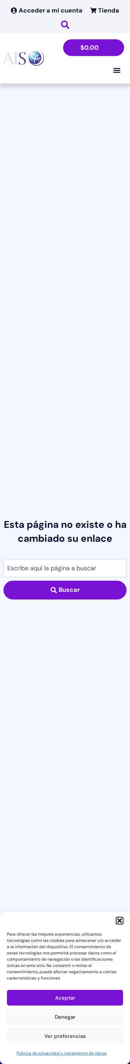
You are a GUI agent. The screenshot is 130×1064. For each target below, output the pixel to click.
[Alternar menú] (117, 70)
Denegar (65, 1017)
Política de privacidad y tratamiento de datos (61, 1053)
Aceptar (65, 997)
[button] (119, 920)
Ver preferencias (65, 1036)
